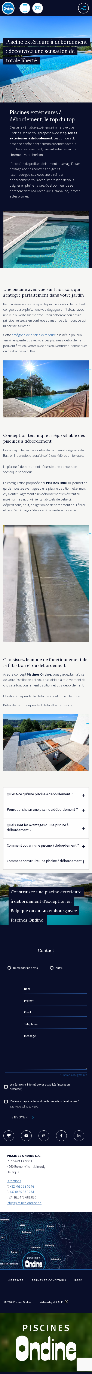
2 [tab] (85, 237)
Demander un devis (25, 968)
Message (30, 1036)
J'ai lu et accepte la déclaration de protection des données (43, 1101)
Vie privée (15, 1280)
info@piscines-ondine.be (24, 1203)
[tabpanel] (46, 239)
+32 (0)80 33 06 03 (22, 1186)
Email (27, 1012)
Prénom (29, 1000)
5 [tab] (85, 253)
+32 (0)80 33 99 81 (22, 1192)
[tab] (46, 795)
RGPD (78, 1280)
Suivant (84, 264)
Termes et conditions (49, 1280)
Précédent (7, 264)
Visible (58, 1302)
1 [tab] (85, 231)
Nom (27, 989)
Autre (59, 968)
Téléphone (31, 1024)
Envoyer (20, 1117)
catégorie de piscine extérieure (34, 335)
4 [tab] (85, 248)
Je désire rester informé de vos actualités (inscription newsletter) (40, 1087)
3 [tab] (85, 242)
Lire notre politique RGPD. (24, 1106)
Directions (14, 1181)
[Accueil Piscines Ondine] (8, 8)
